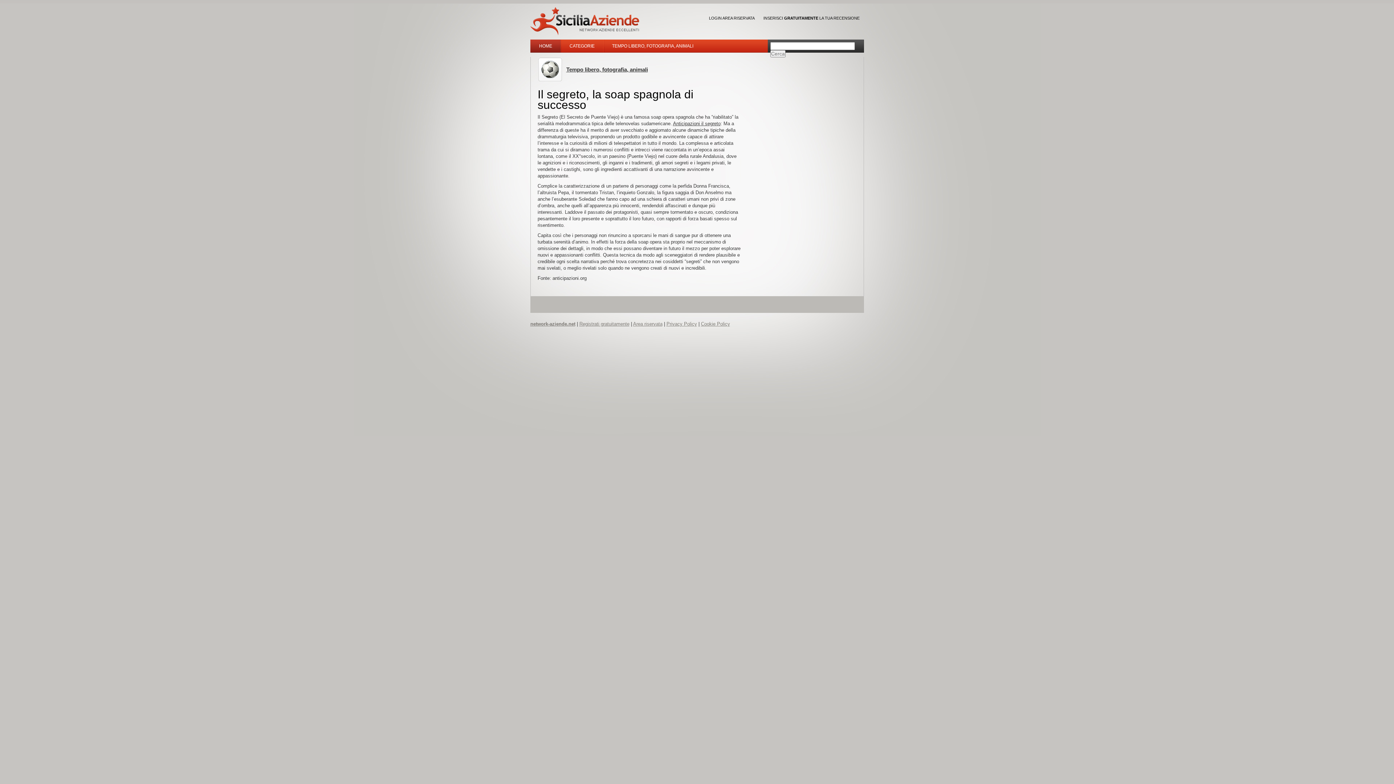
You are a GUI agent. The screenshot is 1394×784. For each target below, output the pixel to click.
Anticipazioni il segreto (697, 123)
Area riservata (648, 324)
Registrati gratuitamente (604, 324)
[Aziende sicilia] (584, 21)
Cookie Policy (715, 324)
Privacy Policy (682, 324)
